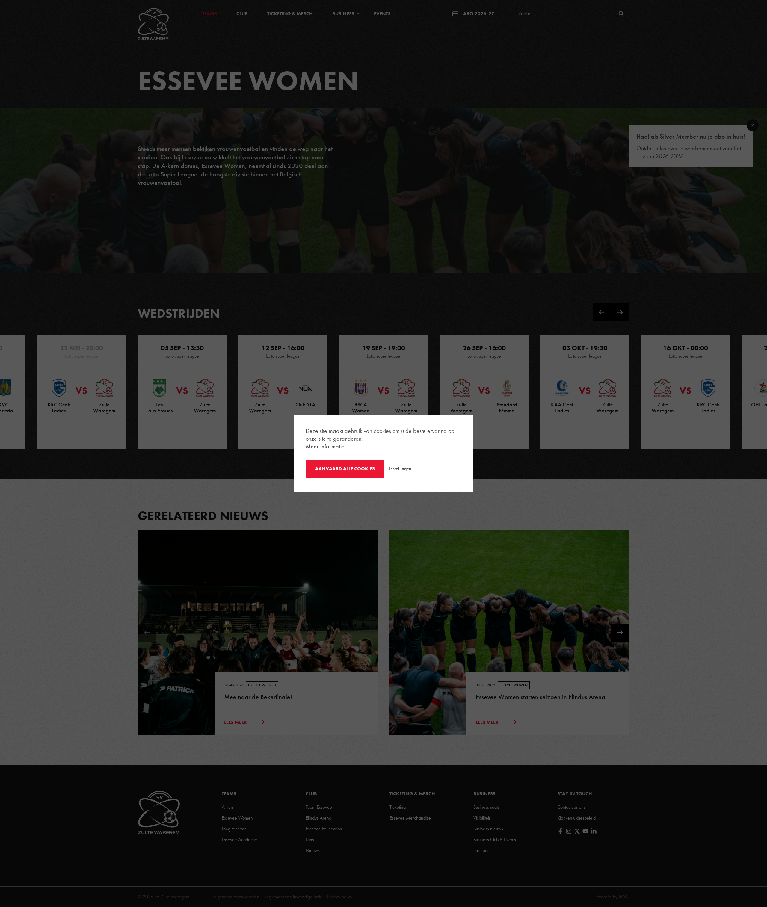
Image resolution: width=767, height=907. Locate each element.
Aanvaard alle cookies (345, 468)
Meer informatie (325, 446)
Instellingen (400, 468)
